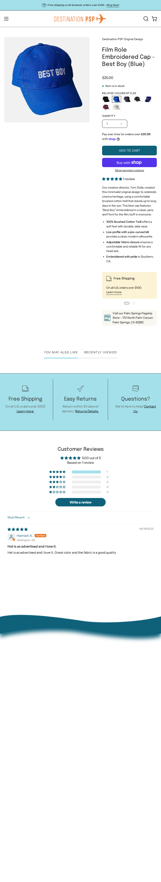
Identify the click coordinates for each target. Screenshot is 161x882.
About (89, 661)
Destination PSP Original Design (122, 39)
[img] (18, 529)
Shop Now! (112, 5)
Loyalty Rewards (97, 701)
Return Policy (95, 674)
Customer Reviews (99, 707)
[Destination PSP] (80, 19)
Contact (91, 668)
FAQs (88, 694)
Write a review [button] (81, 502)
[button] (145, 19)
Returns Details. (87, 411)
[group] (80, 5)
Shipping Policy (96, 687)
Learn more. (114, 292)
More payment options (129, 170)
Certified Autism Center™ (104, 714)
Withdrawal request (99, 681)
